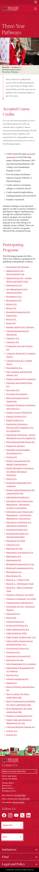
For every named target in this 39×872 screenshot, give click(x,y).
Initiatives (9, 849)
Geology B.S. (11, 457)
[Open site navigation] (35, 8)
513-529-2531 (24, 799)
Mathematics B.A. (14, 556)
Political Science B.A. (15, 621)
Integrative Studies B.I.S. (17, 529)
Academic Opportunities (11, 70)
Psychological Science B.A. (17, 648)
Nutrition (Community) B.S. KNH (21, 598)
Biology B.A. (11, 304)
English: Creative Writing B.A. (19, 412)
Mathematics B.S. (13, 560)
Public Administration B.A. (17, 629)
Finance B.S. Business (15, 446)
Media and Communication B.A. (20, 568)
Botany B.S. (11, 323)
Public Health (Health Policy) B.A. (21, 637)
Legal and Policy (13, 864)
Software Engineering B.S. (17, 679)
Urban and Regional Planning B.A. (20, 727)
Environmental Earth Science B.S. (20, 442)
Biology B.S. (11, 308)
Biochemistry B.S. (14, 300)
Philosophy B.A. (13, 613)
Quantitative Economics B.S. (18, 656)
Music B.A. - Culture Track (17, 579)
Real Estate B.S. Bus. (15, 660)
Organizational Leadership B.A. (19, 602)
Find (5, 856)
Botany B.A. (11, 319)
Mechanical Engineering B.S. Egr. (20, 564)
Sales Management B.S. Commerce (21, 664)
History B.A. (11, 478)
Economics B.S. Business (17, 394)
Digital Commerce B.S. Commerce (21, 379)
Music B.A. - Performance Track (20, 583)
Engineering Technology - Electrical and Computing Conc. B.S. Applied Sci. (20, 427)
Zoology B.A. (11, 731)
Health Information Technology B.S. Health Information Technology (20, 471)
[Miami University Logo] (10, 9)
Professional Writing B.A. (17, 625)
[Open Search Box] (35, 2)
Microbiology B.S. (14, 575)
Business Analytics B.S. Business (20, 327)
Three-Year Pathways (10, 72)
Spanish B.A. (11, 682)
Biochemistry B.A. (14, 296)
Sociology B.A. (12, 675)
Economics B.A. (13, 390)
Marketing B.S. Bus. (14, 548)
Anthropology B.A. (14, 285)
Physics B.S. (11, 617)
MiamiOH (5, 67)
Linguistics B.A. (13, 544)
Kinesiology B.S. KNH (15, 540)
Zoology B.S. (11, 734)
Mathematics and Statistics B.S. (19, 552)
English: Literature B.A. (16, 416)
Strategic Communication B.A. (19, 715)
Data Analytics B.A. (14, 367)
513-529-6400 (18, 802)
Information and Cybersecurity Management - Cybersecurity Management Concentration (19, 515)
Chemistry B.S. (12, 342)
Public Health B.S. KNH (16, 633)
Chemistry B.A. (13, 338)
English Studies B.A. (15, 420)
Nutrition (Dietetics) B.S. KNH (19, 594)
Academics (16, 67)
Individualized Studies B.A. (18, 497)
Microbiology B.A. (14, 572)
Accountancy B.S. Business (17, 266)
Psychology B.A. (13, 652)
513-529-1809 (20, 795)
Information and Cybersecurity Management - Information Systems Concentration (19, 504)
